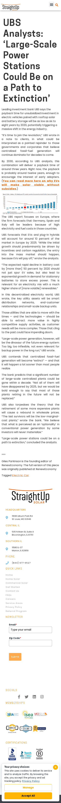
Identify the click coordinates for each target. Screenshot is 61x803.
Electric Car (20, 475)
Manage (28, 787)
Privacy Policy (31, 781)
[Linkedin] (34, 697)
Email (13, 624)
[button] (51, 4)
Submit (15, 656)
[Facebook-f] (19, 697)
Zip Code (15, 638)
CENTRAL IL (13, 525)
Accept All (28, 795)
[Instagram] (42, 697)
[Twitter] (27, 697)
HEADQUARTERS (16, 509)
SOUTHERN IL (14, 541)
